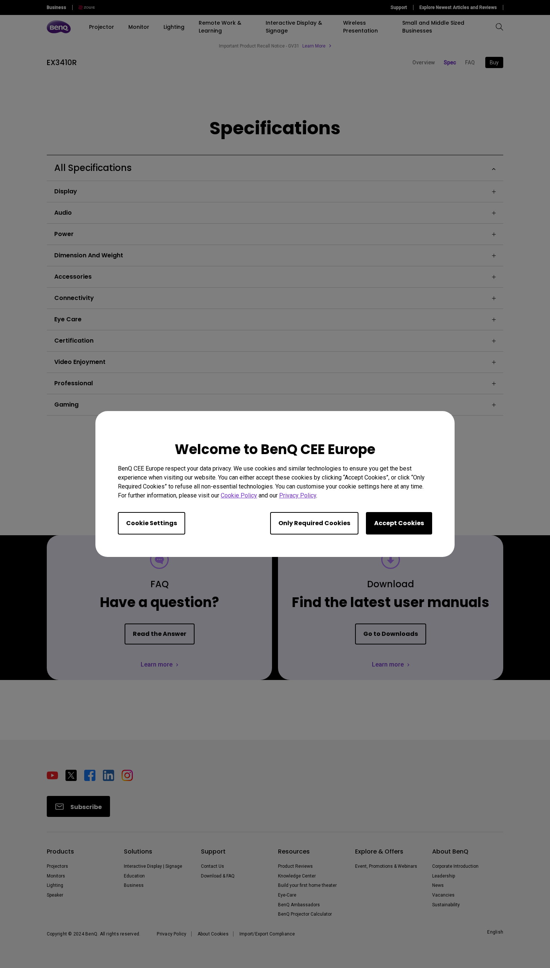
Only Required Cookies (314, 523)
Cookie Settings (151, 523)
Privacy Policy (297, 495)
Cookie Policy (239, 495)
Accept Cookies (399, 523)
